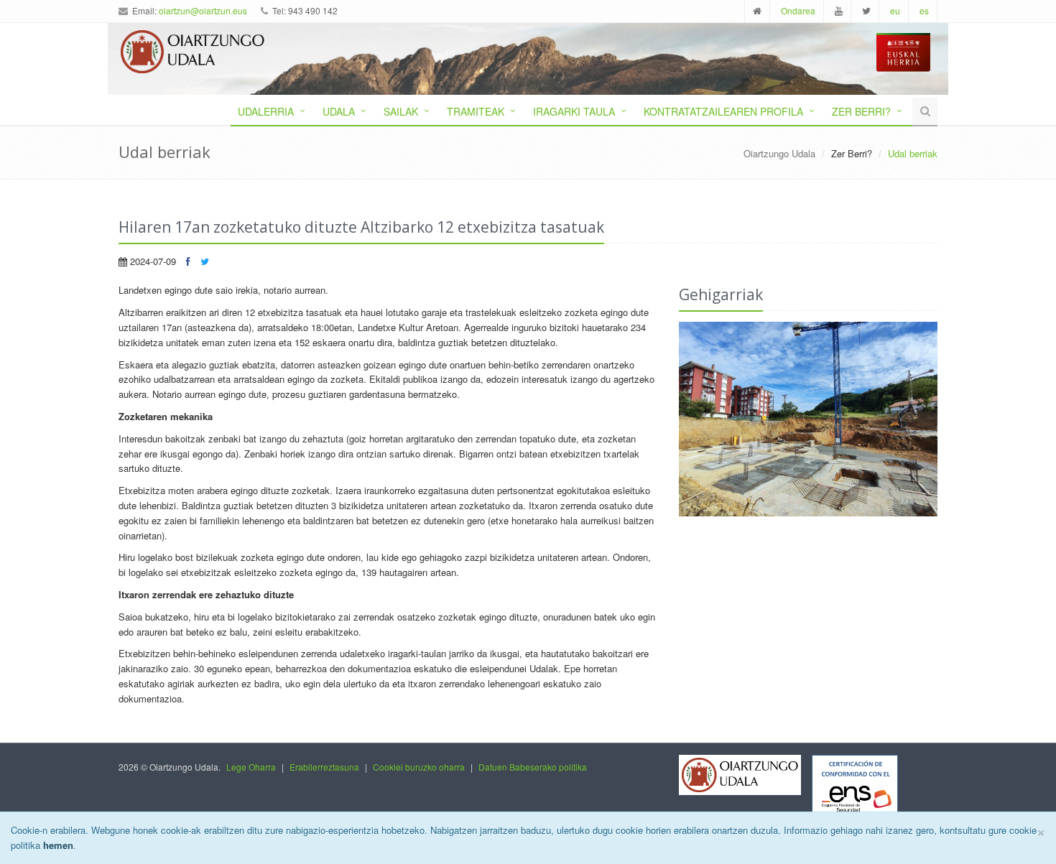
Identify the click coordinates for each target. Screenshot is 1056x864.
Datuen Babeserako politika (532, 767)
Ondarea (798, 10)
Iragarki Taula (574, 111)
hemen (58, 845)
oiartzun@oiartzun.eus (203, 10)
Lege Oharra (251, 767)
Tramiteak (475, 111)
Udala (339, 111)
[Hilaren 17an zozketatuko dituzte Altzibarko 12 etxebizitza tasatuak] (808, 419)
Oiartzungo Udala (779, 153)
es (924, 10)
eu (895, 10)
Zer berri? (861, 111)
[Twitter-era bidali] (204, 261)
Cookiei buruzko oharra (419, 767)
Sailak (401, 111)
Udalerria (266, 111)
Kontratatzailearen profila (723, 111)
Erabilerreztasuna (324, 767)
